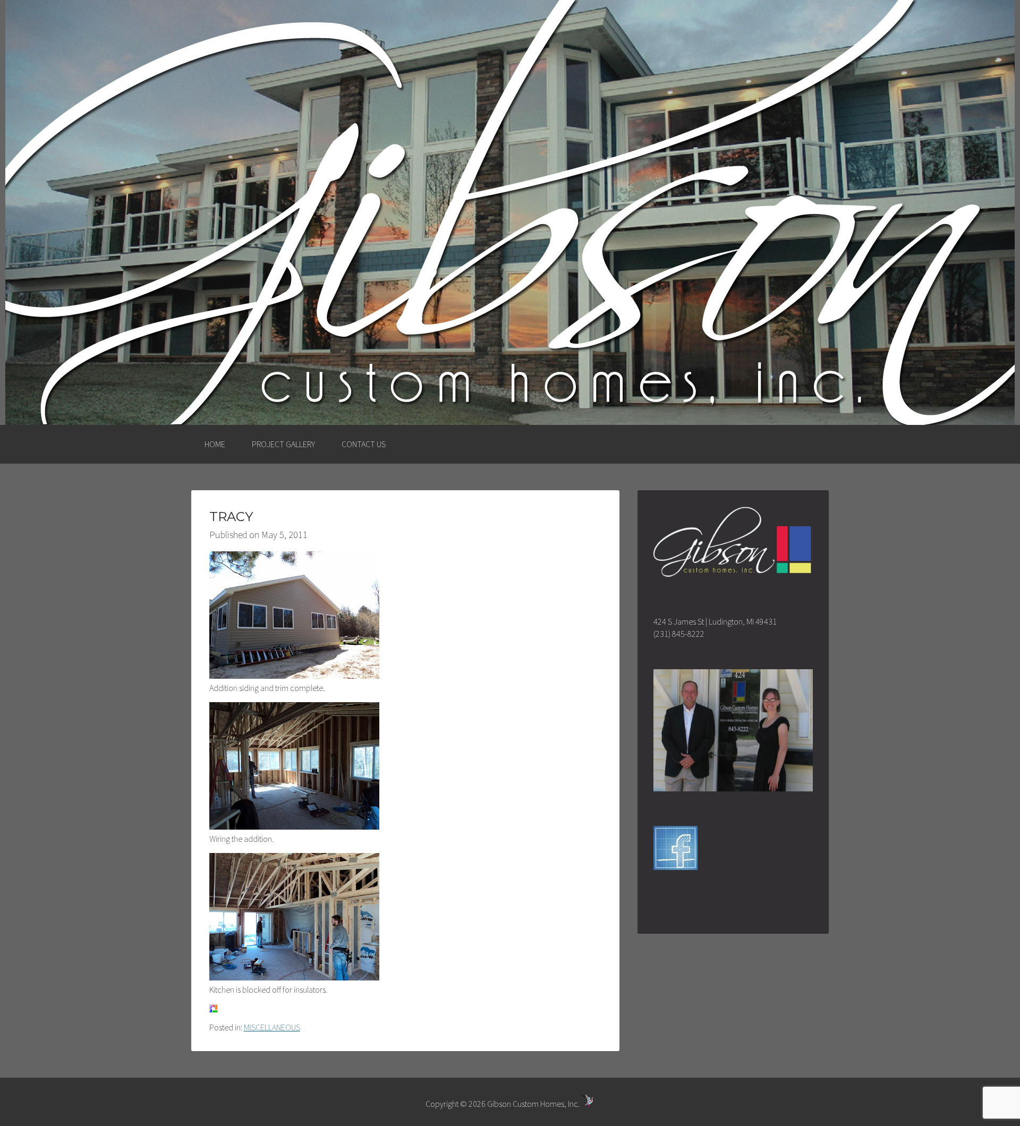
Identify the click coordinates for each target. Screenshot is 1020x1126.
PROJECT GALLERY (283, 444)
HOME (215, 444)
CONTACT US (364, 444)
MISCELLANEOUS (272, 1027)
